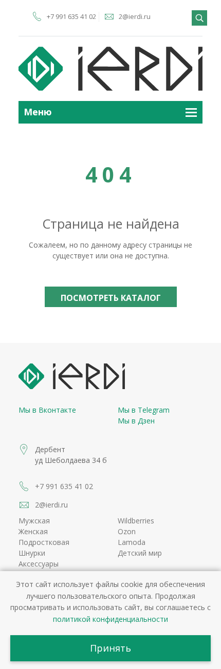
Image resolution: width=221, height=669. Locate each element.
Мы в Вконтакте (47, 410)
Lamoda (131, 542)
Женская (33, 531)
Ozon (127, 531)
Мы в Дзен (136, 420)
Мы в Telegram (144, 410)
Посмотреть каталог (111, 297)
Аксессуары (39, 564)
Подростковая (44, 542)
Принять (110, 648)
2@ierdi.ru (135, 16)
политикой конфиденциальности (110, 619)
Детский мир (140, 553)
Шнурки (32, 553)
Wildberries (136, 520)
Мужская (34, 520)
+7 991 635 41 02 (71, 16)
